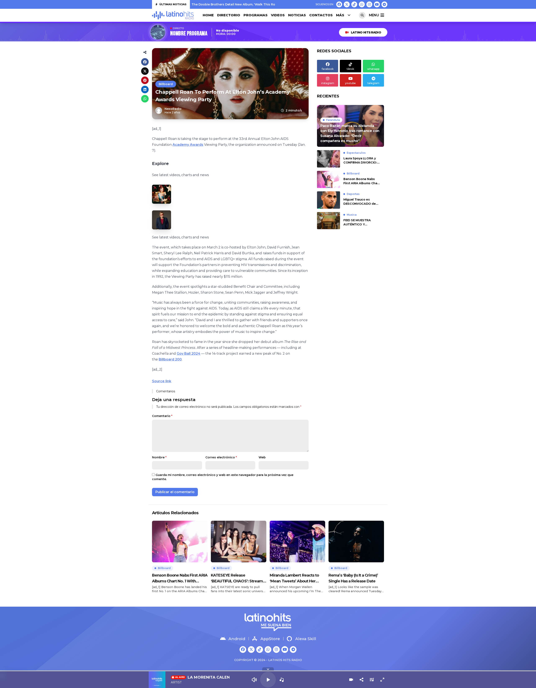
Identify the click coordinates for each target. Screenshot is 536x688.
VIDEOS (278, 15)
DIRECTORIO (228, 15)
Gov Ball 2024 (188, 354)
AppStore (270, 638)
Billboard (166, 84)
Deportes (353, 194)
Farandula (333, 119)
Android (236, 638)
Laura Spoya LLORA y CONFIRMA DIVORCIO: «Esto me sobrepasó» (360, 160)
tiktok (350, 68)
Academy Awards (188, 145)
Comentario (162, 416)
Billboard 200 (170, 359)
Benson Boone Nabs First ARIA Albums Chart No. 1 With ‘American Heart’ (361, 181)
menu (374, 15)
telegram (373, 83)
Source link (161, 381)
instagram (327, 83)
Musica (352, 214)
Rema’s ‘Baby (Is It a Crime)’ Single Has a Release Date (353, 578)
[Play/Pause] (268, 679)
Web (262, 457)
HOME (208, 15)
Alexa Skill (305, 638)
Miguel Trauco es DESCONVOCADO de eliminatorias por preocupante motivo (359, 202)
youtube (350, 83)
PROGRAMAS (256, 15)
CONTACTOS (321, 15)
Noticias (297, 15)
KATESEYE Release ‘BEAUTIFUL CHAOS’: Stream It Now (238, 578)
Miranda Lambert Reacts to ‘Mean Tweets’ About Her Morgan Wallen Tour (294, 578)
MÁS (340, 15)
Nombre (159, 457)
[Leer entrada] (350, 126)
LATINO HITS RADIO (366, 32)
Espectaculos (356, 152)
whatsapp (373, 68)
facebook (328, 68)
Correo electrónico (221, 457)
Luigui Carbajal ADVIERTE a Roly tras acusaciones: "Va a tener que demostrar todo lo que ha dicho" (268, 5)
